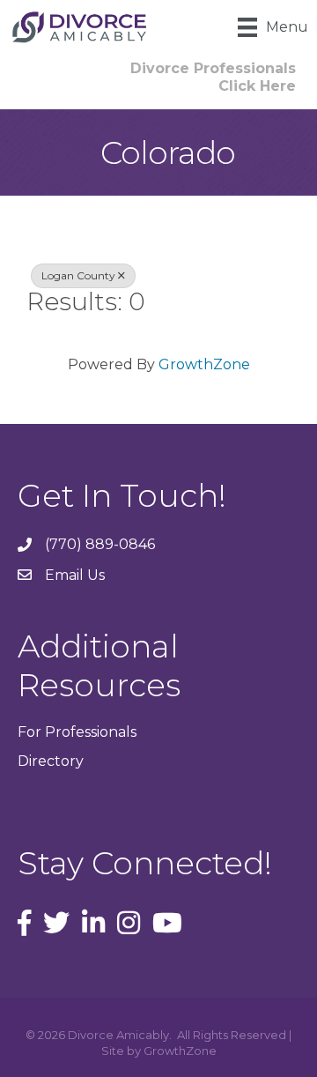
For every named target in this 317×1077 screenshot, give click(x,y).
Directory (51, 761)
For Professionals (77, 732)
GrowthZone (204, 364)
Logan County (78, 275)
